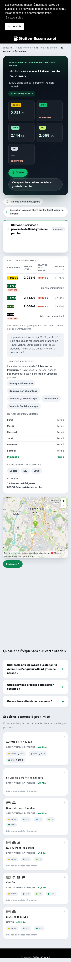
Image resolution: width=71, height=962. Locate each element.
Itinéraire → (13, 564)
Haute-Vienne (23, 47)
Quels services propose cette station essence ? (30, 686)
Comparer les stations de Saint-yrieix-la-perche (31, 184)
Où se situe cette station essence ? (29, 701)
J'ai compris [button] (14, 26)
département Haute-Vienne (22, 373)
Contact (45, 957)
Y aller (20, 172)
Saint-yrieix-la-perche (46, 47)
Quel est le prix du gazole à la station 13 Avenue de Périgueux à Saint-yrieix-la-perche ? (32, 669)
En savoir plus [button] (14, 17)
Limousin (8, 47)
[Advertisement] (35, 606)
